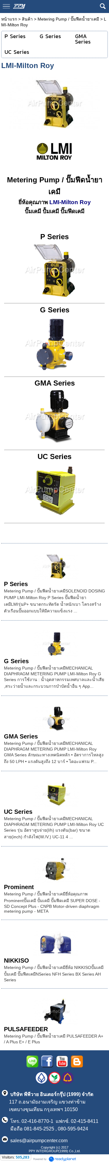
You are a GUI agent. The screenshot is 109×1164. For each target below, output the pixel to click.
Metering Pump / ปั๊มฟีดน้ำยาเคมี (68, 19)
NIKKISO (16, 960)
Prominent (19, 887)
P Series (16, 584)
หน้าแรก (9, 19)
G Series (16, 661)
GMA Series (21, 736)
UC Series (18, 811)
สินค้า (27, 19)
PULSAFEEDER (26, 1029)
